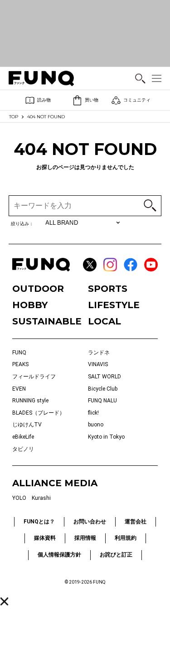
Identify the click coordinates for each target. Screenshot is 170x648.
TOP (13, 117)
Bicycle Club (102, 389)
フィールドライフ (34, 376)
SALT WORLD (104, 376)
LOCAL (104, 321)
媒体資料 (45, 538)
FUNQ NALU (102, 400)
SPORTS (107, 288)
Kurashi (41, 498)
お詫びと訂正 (116, 554)
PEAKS (20, 364)
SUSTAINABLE (47, 321)
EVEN (19, 389)
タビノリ (23, 449)
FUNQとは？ (39, 521)
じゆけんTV (27, 424)
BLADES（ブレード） (38, 413)
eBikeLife (23, 437)
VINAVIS (98, 364)
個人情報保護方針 (59, 554)
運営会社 (135, 521)
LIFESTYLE (114, 305)
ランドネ (99, 352)
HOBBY (30, 305)
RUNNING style (30, 400)
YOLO (19, 498)
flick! (93, 413)
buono (95, 424)
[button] (4, 601)
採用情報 (85, 538)
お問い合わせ (89, 521)
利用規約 (125, 538)
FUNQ (19, 352)
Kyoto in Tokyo (106, 437)
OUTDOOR (38, 288)
